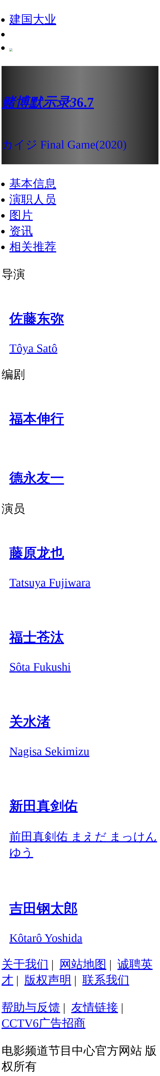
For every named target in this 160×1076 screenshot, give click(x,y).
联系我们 (105, 980)
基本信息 (32, 183)
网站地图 (83, 964)
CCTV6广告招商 (43, 1023)
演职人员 (32, 199)
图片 (21, 215)
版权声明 (47, 980)
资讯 (21, 231)
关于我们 (25, 964)
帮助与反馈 (31, 1007)
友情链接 (94, 1007)
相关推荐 (32, 246)
